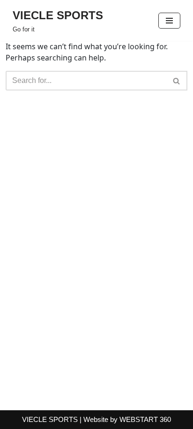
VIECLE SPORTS (50, 419)
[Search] (176, 80)
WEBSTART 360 (145, 419)
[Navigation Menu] (169, 21)
